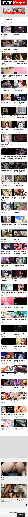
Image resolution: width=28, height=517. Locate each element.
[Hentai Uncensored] (14, 3)
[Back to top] (25, 513)
